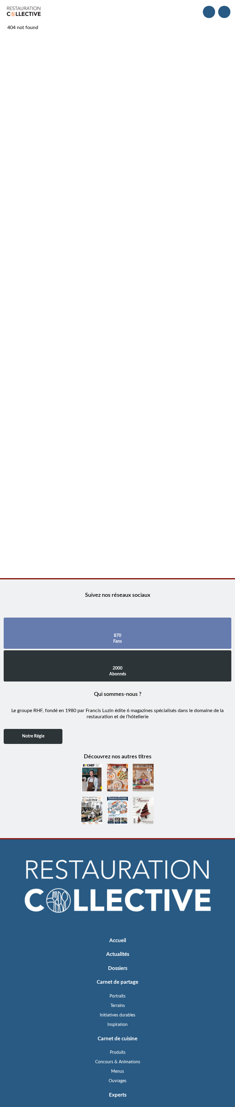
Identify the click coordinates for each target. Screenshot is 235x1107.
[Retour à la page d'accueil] (117, 886)
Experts (117, 1095)
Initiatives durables (117, 1015)
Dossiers (117, 968)
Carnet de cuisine (117, 1038)
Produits (117, 1052)
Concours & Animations (117, 1062)
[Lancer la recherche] (209, 12)
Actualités (117, 954)
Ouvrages (117, 1081)
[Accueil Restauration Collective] (24, 12)
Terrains (117, 1006)
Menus (117, 1071)
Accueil (117, 940)
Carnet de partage (117, 982)
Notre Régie (33, 736)
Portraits (117, 996)
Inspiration (117, 1025)
